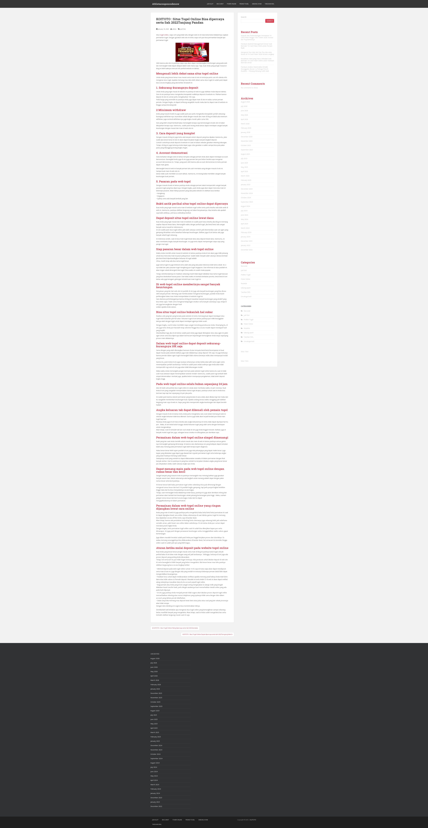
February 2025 (246, 180)
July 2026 (244, 106)
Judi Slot (210, 4)
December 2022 (246, 250)
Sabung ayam (246, 288)
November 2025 (247, 141)
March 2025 (245, 176)
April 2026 (244, 119)
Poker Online (231, 4)
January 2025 (245, 184)
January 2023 (245, 245)
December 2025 (246, 137)
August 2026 (245, 102)
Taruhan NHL (269, 4)
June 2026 (244, 111)
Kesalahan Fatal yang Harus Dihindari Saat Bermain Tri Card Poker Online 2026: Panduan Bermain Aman (257, 61)
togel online (164, 35)
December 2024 (246, 189)
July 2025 (244, 158)
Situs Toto (244, 351)
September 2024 (247, 202)
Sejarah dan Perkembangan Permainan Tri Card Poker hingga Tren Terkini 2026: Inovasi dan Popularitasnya (257, 37)
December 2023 (246, 241)
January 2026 (245, 132)
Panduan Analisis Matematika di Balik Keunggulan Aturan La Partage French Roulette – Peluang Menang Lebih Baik (255, 69)
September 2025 (247, 150)
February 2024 (246, 232)
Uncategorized (246, 296)
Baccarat (220, 4)
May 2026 (244, 115)
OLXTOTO (253, 820)
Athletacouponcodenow (165, 3)
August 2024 (245, 206)
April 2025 (244, 171)
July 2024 (244, 211)
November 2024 (247, 193)
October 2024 (246, 197)
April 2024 (244, 224)
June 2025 (244, 163)
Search (243, 17)
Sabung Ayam (256, 4)
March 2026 (245, 124)
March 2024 (245, 228)
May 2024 (244, 219)
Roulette (244, 283)
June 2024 (244, 215)
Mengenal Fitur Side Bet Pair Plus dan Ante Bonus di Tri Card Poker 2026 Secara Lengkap (257, 53)
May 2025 (244, 167)
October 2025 (246, 145)
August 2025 (245, 154)
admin (174, 29)
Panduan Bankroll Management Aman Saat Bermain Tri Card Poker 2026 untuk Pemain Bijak (256, 46)
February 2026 (246, 128)
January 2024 (245, 237)
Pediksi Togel (244, 4)
